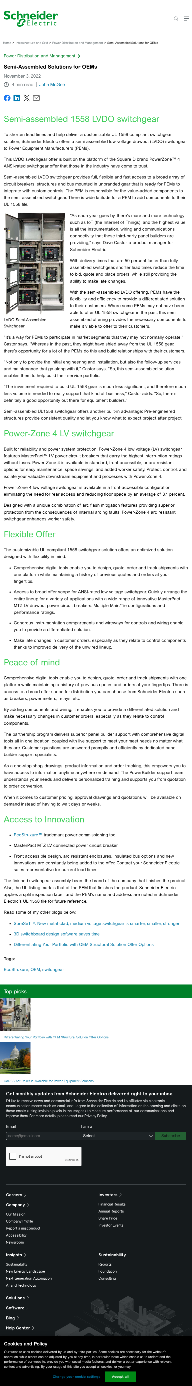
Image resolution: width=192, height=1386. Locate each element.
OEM (35, 969)
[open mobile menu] (186, 19)
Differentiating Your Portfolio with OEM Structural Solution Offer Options (84, 944)
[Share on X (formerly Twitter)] (26, 99)
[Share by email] (36, 99)
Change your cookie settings (76, 1376)
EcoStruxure (16, 969)
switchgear (53, 969)
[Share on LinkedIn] (17, 99)
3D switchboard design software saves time (57, 933)
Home (7, 43)
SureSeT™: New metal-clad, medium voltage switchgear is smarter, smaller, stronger (97, 923)
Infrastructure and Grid (32, 43)
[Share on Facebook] (7, 99)
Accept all (120, 1376)
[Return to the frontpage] (29, 19)
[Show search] (175, 19)
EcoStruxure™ (28, 834)
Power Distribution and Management (77, 43)
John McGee (52, 84)
